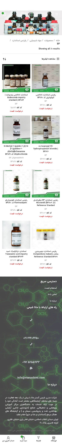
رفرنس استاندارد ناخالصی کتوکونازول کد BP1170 (46, 96)
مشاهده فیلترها (48, 59)
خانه (57, 40)
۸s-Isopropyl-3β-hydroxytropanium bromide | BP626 (46, 149)
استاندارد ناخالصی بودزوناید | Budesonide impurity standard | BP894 (16, 97)
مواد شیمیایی (35, 40)
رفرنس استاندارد (19, 40)
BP (46, 101)
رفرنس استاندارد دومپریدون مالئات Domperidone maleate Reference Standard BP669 (45, 254)
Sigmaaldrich (18, 157)
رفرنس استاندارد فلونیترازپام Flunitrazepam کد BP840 (16, 201)
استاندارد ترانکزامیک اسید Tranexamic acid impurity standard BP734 (16, 254)
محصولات (48, 40)
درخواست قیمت (45, 108)
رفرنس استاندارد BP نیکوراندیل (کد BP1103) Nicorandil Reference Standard (45, 203)
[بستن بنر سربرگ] (4, 2)
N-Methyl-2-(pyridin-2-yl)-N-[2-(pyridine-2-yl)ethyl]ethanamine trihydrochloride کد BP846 (16, 150)
